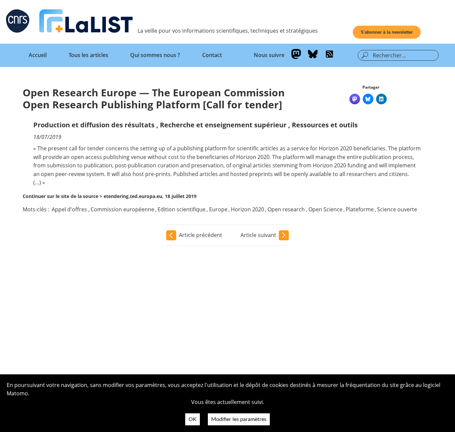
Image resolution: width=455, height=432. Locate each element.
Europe (218, 209)
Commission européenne (122, 209)
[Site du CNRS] (17, 22)
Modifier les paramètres (238, 419)
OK (193, 419)
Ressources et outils (325, 124)
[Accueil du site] (86, 22)
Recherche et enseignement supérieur (223, 124)
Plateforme (360, 209)
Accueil (38, 55)
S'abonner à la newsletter (387, 32)
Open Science (325, 209)
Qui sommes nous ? (155, 55)
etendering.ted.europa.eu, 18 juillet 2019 (150, 196)
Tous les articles (88, 55)
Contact (212, 55)
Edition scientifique (182, 209)
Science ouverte (397, 209)
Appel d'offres (69, 209)
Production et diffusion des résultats (94, 124)
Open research (286, 209)
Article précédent (200, 235)
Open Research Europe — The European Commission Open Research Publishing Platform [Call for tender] (154, 98)
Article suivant (258, 235)
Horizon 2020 (247, 209)
